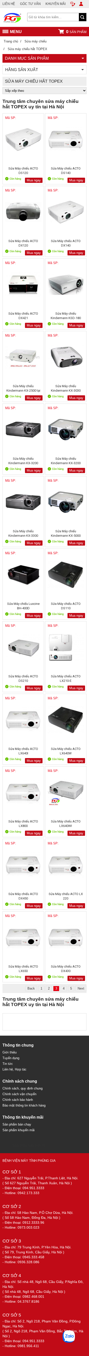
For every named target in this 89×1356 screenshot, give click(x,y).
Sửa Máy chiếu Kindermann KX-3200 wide (66, 461)
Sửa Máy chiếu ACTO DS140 (66, 171)
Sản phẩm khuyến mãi (18, 1130)
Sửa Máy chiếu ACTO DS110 (66, 606)
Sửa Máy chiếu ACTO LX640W (66, 751)
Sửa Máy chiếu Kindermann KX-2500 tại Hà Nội (23, 388)
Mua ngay (34, 180)
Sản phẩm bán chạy (16, 1124)
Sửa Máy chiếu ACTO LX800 (23, 824)
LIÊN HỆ (8, 4)
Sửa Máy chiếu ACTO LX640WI (66, 824)
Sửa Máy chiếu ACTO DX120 (23, 243)
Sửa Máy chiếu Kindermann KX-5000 (66, 533)
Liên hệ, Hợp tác (14, 1069)
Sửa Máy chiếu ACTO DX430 (66, 969)
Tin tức (7, 1064)
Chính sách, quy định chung (22, 1088)
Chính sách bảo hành (17, 1100)
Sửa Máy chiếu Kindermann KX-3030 (66, 388)
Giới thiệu (9, 1052)
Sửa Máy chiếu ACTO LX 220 (66, 896)
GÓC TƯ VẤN (30, 4)
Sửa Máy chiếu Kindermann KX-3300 (23, 533)
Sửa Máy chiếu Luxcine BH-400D (23, 606)
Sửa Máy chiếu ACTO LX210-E (66, 678)
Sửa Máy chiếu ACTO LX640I (23, 751)
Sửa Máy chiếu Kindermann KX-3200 (23, 461)
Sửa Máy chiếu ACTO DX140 (66, 243)
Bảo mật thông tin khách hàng (23, 1105)
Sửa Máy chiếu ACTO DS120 (23, 171)
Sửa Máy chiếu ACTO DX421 (23, 316)
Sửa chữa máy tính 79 (28, 1145)
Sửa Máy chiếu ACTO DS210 (23, 678)
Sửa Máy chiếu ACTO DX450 (23, 896)
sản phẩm (76, 31)
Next (81, 988)
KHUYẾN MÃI (55, 4)
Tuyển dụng (10, 1058)
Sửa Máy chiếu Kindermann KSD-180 (66, 316)
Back (31, 988)
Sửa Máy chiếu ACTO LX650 (23, 969)
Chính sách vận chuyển (19, 1094)
